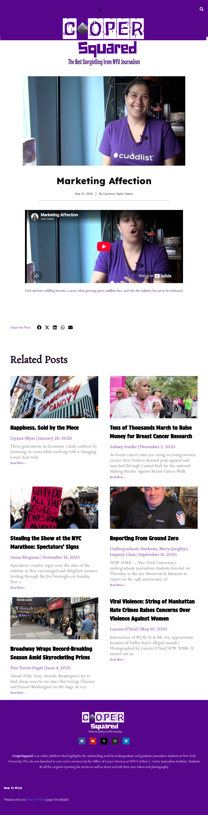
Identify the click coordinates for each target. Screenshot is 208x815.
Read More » (18, 463)
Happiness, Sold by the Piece (44, 427)
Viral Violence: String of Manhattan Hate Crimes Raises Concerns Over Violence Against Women (152, 610)
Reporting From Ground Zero (144, 538)
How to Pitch (36, 800)
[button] (100, 11)
